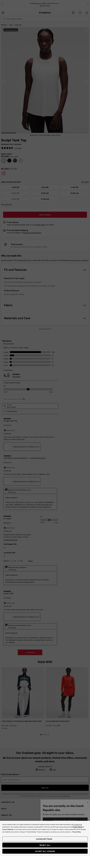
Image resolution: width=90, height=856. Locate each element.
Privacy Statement (8, 829)
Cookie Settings (44, 839)
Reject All (45, 845)
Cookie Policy (77, 827)
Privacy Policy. (76, 832)
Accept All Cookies (45, 851)
